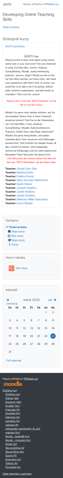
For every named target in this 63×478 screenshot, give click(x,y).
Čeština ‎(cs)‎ (10, 390)
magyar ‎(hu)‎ (12, 432)
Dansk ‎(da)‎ (12, 398)
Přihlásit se (51, 4)
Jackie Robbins (26, 191)
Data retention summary (17, 473)
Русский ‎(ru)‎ (12, 467)
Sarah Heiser (24, 184)
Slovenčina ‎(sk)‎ (14, 451)
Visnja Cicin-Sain (27, 168)
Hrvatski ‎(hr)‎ (12, 413)
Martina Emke (25, 172)
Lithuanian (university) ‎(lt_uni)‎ (22, 428)
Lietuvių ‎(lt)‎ (11, 424)
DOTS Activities (15, 46)
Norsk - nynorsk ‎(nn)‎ (18, 440)
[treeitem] (31, 236)
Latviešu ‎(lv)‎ (12, 421)
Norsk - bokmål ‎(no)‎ (17, 436)
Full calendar (13, 360)
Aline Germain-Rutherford (32, 180)
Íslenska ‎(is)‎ (12, 417)
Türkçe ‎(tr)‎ (11, 463)
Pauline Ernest (25, 176)
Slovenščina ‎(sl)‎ (14, 448)
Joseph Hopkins (27, 187)
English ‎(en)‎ (12, 405)
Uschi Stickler (25, 203)
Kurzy (15, 244)
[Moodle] (12, 383)
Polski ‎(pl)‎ (11, 444)
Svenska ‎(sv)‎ (13, 459)
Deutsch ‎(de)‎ (13, 402)
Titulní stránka (11, 27)
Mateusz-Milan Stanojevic (32, 199)
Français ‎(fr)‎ (12, 409)
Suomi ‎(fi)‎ (11, 455)
